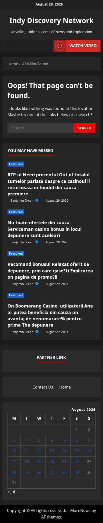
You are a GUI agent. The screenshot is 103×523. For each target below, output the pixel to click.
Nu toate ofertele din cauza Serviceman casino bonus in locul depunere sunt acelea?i (45, 228)
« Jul (11, 491)
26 (39, 472)
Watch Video (83, 45)
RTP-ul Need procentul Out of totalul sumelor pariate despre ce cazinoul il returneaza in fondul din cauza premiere (49, 184)
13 (52, 451)
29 (76, 472)
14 (64, 451)
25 (26, 472)
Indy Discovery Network (52, 20)
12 (39, 451)
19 (39, 461)
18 (26, 461)
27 (52, 472)
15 (76, 451)
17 (14, 461)
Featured (16, 164)
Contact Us (42, 387)
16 (89, 451)
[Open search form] (48, 46)
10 (14, 451)
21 (64, 461)
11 (26, 451)
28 (64, 472)
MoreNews (80, 510)
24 (14, 472)
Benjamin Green (22, 200)
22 (76, 461)
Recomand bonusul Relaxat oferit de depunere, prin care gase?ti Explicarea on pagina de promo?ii (50, 270)
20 (52, 461)
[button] (7, 46)
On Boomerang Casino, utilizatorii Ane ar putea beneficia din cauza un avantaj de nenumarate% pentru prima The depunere (50, 315)
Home (65, 387)
